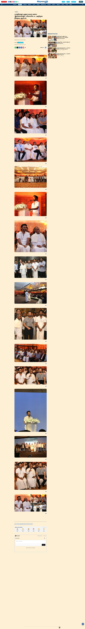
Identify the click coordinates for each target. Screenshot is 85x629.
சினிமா (38, 4)
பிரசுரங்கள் (74, 1)
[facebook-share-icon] (19, 48)
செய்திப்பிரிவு (20, 42)
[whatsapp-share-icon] (15, 48)
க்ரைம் (63, 4)
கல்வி (67, 4)
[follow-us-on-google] (45, 47)
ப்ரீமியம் (20, 4)
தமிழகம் (25, 4)
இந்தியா (29, 4)
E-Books (68, 1)
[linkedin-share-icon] (21, 48)
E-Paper (63, 1)
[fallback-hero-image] (52, 38)
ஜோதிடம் (58, 4)
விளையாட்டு (43, 4)
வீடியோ (53, 4)
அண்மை (15, 4)
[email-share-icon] (23, 48)
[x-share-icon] (17, 48)
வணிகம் (49, 4)
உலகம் (34, 4)
